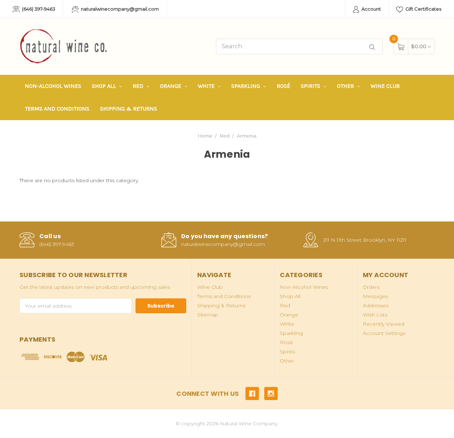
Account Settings (384, 333)
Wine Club (385, 86)
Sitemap (207, 314)
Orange (171, 86)
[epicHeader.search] (372, 47)
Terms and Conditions (57, 108)
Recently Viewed (383, 324)
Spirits (311, 86)
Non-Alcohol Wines (53, 86)
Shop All (104, 86)
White (207, 86)
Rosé (283, 86)
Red (139, 86)
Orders (371, 287)
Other (346, 86)
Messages (375, 296)
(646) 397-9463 (38, 9)
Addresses (375, 305)
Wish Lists (375, 314)
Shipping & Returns (128, 108)
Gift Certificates (422, 9)
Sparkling (246, 86)
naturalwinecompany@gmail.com (119, 9)
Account (370, 9)
